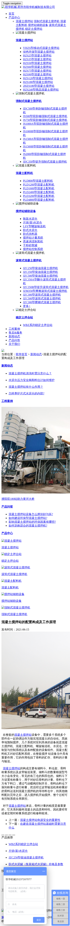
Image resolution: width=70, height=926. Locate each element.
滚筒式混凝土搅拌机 (29, 260)
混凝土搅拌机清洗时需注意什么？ (30, 373)
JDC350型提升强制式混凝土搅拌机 (45, 161)
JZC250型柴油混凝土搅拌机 (40, 268)
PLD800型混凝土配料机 (38, 180)
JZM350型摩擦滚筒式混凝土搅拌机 (45, 290)
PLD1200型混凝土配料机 (38, 184)
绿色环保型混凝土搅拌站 (39, 51)
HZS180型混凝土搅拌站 (38, 82)
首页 (11, 13)
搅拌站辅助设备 (38, 25)
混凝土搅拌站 (24, 21)
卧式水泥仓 (30, 230)
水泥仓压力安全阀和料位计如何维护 (32, 380)
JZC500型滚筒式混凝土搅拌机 (42, 298)
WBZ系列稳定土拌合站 (37, 325)
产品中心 (14, 17)
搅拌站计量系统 (33, 237)
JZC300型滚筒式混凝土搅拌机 (42, 294)
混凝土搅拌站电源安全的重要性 (40, 819)
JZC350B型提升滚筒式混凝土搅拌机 (46, 287)
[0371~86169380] (10, 835)
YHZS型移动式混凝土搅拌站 (41, 47)
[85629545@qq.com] (13, 835)
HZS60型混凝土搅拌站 (37, 66)
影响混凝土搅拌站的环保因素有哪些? (32, 521)
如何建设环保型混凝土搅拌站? (28, 517)
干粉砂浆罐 (30, 245)
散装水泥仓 (30, 218)
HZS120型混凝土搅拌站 (38, 78)
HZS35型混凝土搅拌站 (37, 59)
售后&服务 (15, 332)
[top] (2, 835)
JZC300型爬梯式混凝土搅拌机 (42, 302)
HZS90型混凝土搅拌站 (37, 74)
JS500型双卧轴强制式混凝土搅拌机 (45, 116)
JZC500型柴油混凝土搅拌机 (40, 275)
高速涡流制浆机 (33, 241)
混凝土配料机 (24, 173)
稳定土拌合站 (24, 317)
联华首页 (21, 354)
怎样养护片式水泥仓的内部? (26, 393)
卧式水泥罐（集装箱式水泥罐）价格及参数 (36, 864)
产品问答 (14, 340)
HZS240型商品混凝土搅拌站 (41, 89)
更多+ (26, 306)
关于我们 (14, 343)
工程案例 (14, 328)
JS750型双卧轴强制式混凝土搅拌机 (45, 119)
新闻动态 (14, 336)
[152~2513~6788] (6, 835)
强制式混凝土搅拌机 (47, 21)
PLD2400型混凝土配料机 (38, 192)
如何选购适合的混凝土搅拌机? (28, 525)
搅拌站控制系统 (33, 249)
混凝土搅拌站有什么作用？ (26, 386)
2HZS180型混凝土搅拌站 (38, 85)
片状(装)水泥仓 (32, 222)
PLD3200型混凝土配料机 (38, 195)
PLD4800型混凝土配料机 (38, 199)
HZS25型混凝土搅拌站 (37, 55)
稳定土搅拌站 (33, 28)
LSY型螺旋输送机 (34, 226)
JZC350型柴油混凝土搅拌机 (40, 271)
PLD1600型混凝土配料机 (38, 188)
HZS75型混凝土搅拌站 (37, 70)
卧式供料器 (30, 233)
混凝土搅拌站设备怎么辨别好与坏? (31, 514)
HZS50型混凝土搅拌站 (37, 63)
